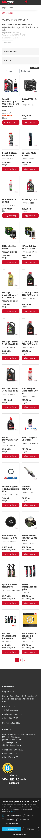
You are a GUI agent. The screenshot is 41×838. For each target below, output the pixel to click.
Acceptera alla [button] (11, 829)
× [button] (38, 800)
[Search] (39, 7)
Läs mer (13, 811)
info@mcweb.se (11, 710)
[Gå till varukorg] (25, 2)
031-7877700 (10, 706)
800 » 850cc (7, 13)
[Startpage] (11, 2)
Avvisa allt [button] (31, 829)
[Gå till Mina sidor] (29, 2)
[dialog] (20, 818)
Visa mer (7, 42)
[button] (20, 834)
